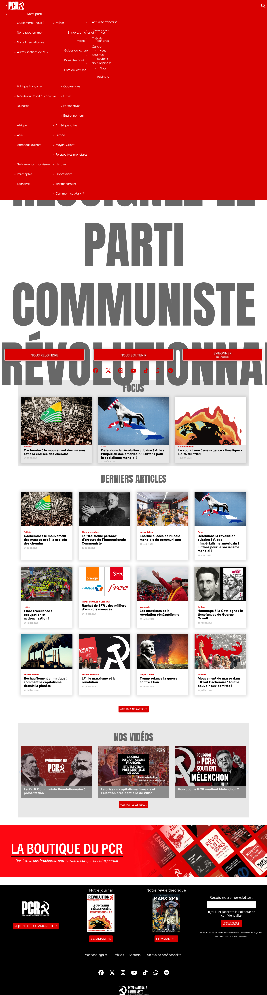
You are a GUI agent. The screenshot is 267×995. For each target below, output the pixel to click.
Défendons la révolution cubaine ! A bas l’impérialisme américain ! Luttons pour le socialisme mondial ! (132, 454)
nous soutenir (133, 355)
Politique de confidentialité (238, 914)
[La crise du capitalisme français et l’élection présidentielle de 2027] (133, 772)
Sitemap (135, 955)
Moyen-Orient (147, 674)
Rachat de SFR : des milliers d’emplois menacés (104, 607)
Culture (201, 607)
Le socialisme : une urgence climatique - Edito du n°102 (210, 452)
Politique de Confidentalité (240, 932)
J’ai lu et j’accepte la (232, 913)
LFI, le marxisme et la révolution (99, 680)
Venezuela (145, 607)
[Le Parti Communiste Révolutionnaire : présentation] (56, 772)
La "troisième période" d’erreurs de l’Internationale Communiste (104, 539)
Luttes (27, 607)
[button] (246, 772)
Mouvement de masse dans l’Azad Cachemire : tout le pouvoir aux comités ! (219, 682)
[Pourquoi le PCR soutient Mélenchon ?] (210, 772)
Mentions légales (96, 955)
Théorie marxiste (90, 532)
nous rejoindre (44, 355)
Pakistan (28, 446)
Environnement (186, 446)
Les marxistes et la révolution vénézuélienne (159, 613)
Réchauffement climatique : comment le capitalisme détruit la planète (45, 682)
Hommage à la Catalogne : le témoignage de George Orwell (220, 614)
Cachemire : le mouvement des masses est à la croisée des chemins (54, 452)
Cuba (103, 446)
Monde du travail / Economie (96, 601)
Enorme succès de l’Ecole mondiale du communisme (160, 538)
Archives (118, 955)
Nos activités (146, 532)
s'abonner (222, 354)
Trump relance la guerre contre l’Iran (158, 680)
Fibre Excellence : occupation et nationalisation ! (38, 614)
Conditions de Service (229, 936)
